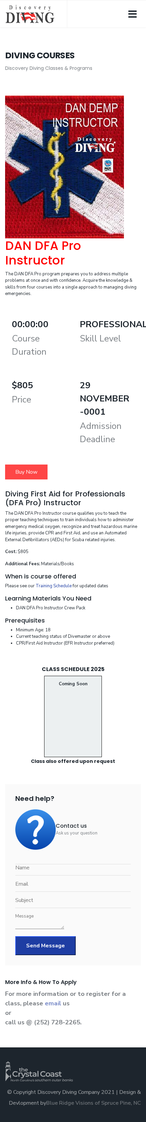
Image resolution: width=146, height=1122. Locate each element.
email (54, 1003)
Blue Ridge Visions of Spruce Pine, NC (93, 1103)
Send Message (45, 945)
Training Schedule (54, 586)
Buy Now (26, 472)
